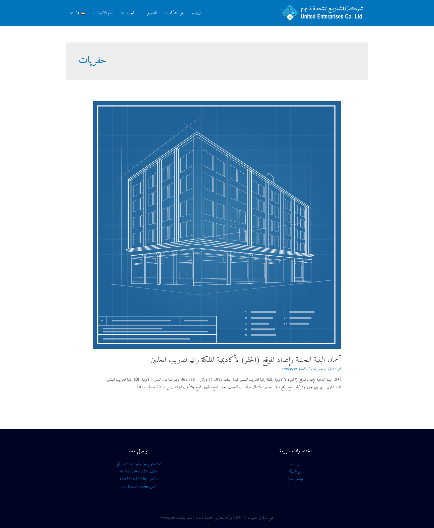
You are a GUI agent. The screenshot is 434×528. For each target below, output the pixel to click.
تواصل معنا (295, 479)
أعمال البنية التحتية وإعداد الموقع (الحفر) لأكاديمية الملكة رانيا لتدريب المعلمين (245, 360)
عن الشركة (177, 13)
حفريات (317, 369)
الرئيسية (196, 13)
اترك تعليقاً (334, 369)
